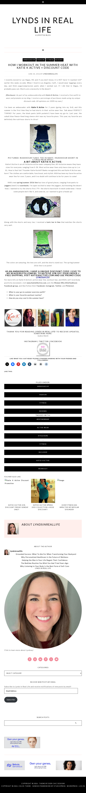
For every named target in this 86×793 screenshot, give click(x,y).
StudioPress (60, 786)
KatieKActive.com (42, 275)
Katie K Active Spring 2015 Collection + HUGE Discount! (43, 507)
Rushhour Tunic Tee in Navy (36, 158)
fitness (43, 444)
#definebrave (43, 419)
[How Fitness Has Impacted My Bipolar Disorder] (69, 491)
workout (43, 469)
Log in (82, 786)
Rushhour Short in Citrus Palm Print (55, 159)
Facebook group (11, 286)
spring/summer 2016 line (27, 182)
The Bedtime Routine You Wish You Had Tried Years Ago (44, 563)
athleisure (43, 436)
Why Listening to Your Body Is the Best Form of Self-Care (44, 566)
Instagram (50, 286)
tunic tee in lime (53, 222)
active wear (43, 427)
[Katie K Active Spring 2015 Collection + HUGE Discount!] (43, 491)
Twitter (58, 286)
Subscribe (11, 700)
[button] (43, 2)
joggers (7, 186)
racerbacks (24, 186)
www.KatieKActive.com (36, 283)
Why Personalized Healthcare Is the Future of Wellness (44, 557)
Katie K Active (52, 95)
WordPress (72, 786)
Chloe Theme (25, 786)
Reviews (59, 60)
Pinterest (70, 286)
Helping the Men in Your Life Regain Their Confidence (45, 560)
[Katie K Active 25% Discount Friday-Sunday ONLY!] (17, 491)
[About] (43, 610)
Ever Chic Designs (56, 783)
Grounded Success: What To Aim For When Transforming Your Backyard (46, 554)
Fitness (49, 60)
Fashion (40, 60)
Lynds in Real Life (43, 24)
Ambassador (29, 60)
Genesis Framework (41, 786)
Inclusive (43, 452)
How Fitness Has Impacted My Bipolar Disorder (69, 507)
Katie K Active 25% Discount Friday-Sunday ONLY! (16, 507)
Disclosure (10, 95)
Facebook (41, 286)
